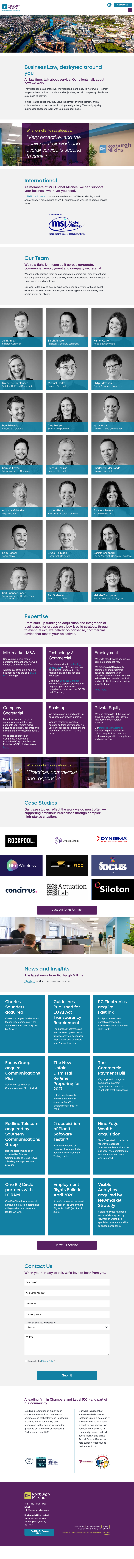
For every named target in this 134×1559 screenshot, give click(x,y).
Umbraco (106, 1534)
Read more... (101, 690)
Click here (29, 981)
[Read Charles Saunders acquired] (22, 1024)
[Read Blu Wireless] (21, 865)
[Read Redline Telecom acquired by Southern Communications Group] (22, 1146)
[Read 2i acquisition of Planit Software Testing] (69, 1146)
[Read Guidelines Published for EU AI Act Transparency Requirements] (69, 1024)
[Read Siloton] (112, 889)
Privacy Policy (47, 1361)
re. (7, 747)
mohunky (97, 1532)
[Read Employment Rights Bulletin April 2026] (69, 1206)
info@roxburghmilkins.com (36, 1510)
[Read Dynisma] (112, 841)
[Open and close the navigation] (130, 10)
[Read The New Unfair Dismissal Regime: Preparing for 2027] (69, 1085)
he (4, 747)
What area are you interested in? (41, 1323)
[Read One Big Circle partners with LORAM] (22, 1206)
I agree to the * (41, 1361)
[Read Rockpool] (21, 841)
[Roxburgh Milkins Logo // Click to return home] (11, 7)
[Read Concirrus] (21, 889)
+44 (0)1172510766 (37, 1504)
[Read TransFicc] (67, 865)
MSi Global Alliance (34, 197)
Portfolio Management (111, 728)
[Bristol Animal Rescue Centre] (102, 1462)
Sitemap (105, 1526)
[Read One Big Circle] (67, 841)
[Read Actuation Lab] (67, 889)
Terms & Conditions (93, 1526)
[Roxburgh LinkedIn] (109, 5)
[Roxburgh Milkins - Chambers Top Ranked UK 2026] (29, 1462)
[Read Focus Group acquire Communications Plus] (22, 1085)
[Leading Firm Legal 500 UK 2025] (41, 1462)
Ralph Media (75, 1532)
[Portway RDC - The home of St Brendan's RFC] (86, 1462)
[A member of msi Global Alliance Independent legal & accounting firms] (53, 1462)
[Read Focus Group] (112, 865)
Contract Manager (69, 681)
